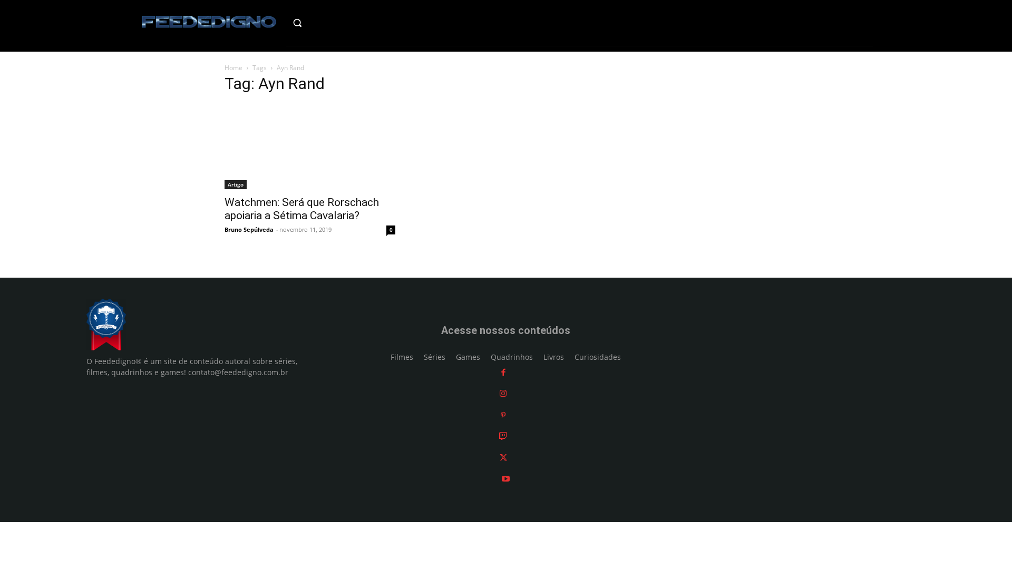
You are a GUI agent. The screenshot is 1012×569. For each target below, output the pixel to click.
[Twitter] (503, 457)
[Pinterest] (503, 414)
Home (233, 67)
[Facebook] (503, 372)
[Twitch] (503, 435)
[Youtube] (506, 478)
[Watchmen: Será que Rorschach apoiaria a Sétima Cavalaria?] (310, 146)
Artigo (236, 184)
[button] (320, 22)
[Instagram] (503, 393)
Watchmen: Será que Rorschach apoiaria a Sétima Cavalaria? (302, 209)
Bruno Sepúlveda (249, 229)
